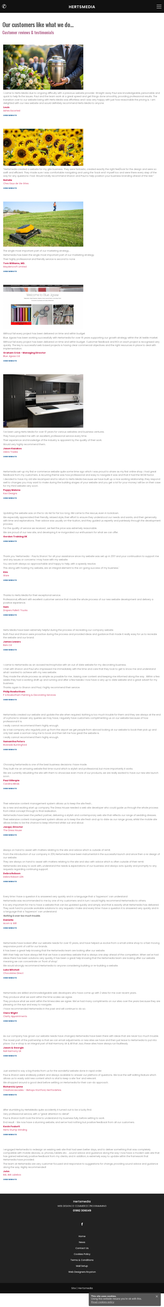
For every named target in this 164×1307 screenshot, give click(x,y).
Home (82, 1236)
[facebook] (82, 1224)
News (82, 1242)
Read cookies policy (102, 1302)
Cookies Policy (82, 1254)
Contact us (82, 1248)
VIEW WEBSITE (10, 115)
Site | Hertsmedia (82, 1288)
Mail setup (82, 1266)
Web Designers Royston (82, 1271)
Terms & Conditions (82, 1260)
